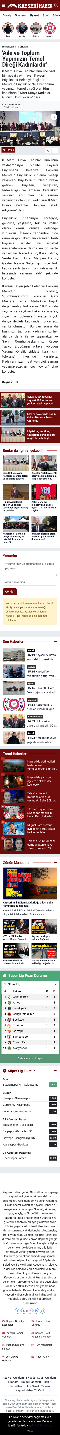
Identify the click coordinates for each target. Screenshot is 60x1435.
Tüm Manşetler (43, 1344)
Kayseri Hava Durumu (41, 1323)
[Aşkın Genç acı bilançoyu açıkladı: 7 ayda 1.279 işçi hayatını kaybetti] (44, 492)
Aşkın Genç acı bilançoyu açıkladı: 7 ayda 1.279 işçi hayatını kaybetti (44, 506)
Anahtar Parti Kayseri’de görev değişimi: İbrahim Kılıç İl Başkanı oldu (44, 476)
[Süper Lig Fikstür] (55, 1070)
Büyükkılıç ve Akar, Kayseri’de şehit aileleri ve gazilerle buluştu (15, 476)
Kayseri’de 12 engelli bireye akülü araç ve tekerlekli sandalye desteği (14, 537)
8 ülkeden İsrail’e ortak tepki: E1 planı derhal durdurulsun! (43, 536)
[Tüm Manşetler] (55, 862)
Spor (46, 15)
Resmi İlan (15, 1386)
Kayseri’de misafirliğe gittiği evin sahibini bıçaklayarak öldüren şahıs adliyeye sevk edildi (40, 674)
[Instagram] (30, 1311)
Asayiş (6, 15)
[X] (24, 1311)
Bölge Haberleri (31, 1381)
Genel (31, 650)
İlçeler (46, 1381)
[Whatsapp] (42, 1311)
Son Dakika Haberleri (10, 1358)
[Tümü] (55, 641)
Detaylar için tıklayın (30, 1058)
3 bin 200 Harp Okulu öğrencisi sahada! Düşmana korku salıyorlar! (42, 690)
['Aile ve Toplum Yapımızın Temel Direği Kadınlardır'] (30, 128)
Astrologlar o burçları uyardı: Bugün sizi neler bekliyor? (40, 707)
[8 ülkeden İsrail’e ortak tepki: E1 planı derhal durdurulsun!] (44, 523)
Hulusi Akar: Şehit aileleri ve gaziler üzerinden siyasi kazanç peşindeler (15, 506)
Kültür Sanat (31, 1386)
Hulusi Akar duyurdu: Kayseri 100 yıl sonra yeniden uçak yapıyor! (42, 724)
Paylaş (10, 149)
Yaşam (45, 1386)
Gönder (9, 591)
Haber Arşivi (42, 1356)
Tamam (30, 1431)
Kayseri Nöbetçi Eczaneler (13, 1323)
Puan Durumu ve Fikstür (13, 1346)
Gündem (20, 15)
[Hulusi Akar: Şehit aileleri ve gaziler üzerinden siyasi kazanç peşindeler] (16, 492)
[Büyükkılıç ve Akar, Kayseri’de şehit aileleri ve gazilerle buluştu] (16, 463)
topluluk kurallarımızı (35, 603)
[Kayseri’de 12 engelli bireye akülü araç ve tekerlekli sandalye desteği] (16, 523)
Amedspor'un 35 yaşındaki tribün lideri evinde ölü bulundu (41, 740)
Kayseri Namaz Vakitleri (13, 1334)
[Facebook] (17, 1311)
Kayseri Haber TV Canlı (30, 1390)
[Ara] (56, 5)
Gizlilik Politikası (41, 1425)
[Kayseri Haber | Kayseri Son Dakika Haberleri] (29, 6)
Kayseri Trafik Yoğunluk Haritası (41, 1334)
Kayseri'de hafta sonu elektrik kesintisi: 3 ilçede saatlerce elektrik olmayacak (42, 657)
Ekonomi (13, 1381)
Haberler (8, 46)
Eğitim (31, 683)
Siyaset (34, 15)
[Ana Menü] (3, 5)
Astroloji (32, 700)
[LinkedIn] (36, 1311)
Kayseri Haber (35, 716)
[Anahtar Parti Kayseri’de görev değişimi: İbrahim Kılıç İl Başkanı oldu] (44, 463)
